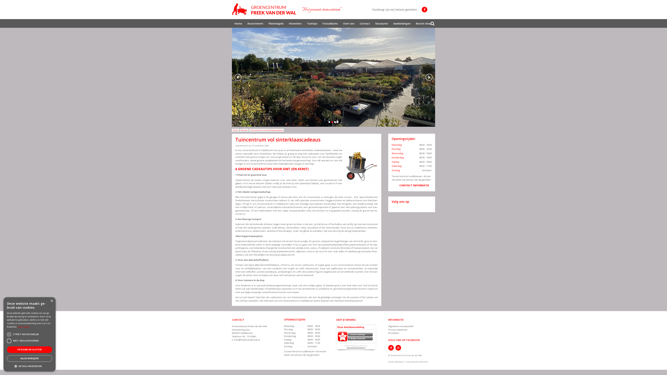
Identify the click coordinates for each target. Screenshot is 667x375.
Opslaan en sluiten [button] (29, 349)
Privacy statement (397, 329)
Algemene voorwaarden (401, 326)
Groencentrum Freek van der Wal (249, 326)
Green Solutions (395, 361)
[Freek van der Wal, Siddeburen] (264, 9)
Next (429, 77)
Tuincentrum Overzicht (417, 361)
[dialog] (29, 334)
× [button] (51, 301)
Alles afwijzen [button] (29, 358)
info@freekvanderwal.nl (247, 339)
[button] (29, 366)
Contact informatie (414, 185)
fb (424, 9)
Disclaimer (393, 333)
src (432, 23)
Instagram (398, 348)
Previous (237, 77)
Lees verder (24, 326)
